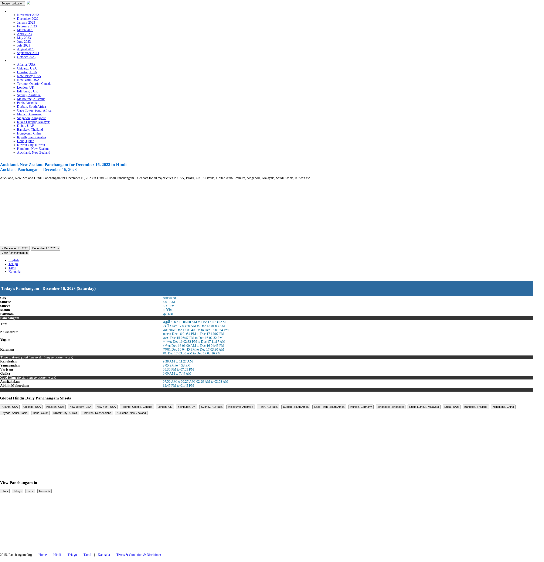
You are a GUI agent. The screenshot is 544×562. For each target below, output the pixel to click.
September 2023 (28, 53)
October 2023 (26, 57)
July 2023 (23, 45)
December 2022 (27, 18)
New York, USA (28, 80)
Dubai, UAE (25, 125)
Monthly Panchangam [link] (23, 11)
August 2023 (25, 49)
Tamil (12, 268)
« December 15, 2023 (15, 248)
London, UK (25, 87)
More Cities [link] (16, 60)
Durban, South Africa (31, 106)
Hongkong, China (29, 133)
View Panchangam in (15, 252)
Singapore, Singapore (31, 118)
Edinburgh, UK (27, 91)
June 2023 (24, 41)
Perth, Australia (27, 103)
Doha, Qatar (25, 141)
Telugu (13, 264)
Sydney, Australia (29, 95)
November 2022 (28, 15)
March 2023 (25, 30)
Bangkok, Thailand (30, 129)
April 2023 (24, 34)
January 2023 (26, 22)
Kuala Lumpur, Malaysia (33, 122)
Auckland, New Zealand (33, 152)
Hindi (5, 491)
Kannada (14, 271)
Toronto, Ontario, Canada (34, 83)
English (13, 260)
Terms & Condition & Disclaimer (138, 554)
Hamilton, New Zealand (33, 148)
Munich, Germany (29, 114)
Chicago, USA (27, 68)
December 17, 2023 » (45, 248)
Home (42, 554)
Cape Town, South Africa (34, 110)
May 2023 (24, 38)
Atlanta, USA (26, 64)
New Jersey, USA (29, 76)
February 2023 (27, 26)
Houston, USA (27, 72)
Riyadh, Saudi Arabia (31, 137)
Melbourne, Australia (31, 99)
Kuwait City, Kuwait (31, 145)
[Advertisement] (127, 213)
